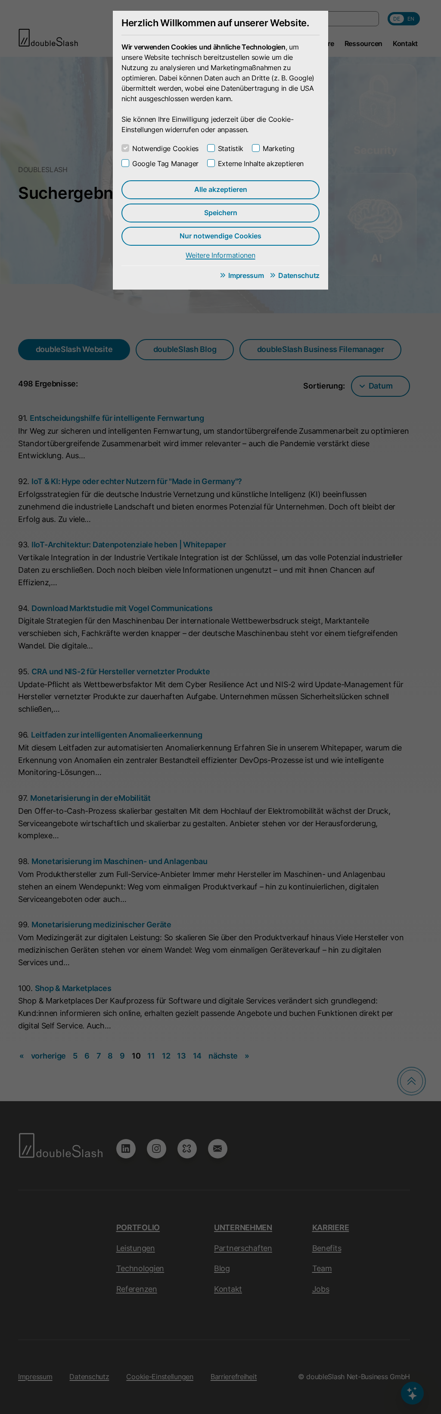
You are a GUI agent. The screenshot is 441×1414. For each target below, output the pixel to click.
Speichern (220, 212)
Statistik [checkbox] (230, 148)
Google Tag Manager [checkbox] (165, 163)
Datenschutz (299, 275)
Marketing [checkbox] (278, 148)
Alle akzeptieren (220, 189)
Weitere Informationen (220, 255)
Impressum (246, 275)
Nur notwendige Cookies (220, 236)
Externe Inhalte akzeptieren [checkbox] (261, 163)
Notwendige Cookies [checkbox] (165, 148)
